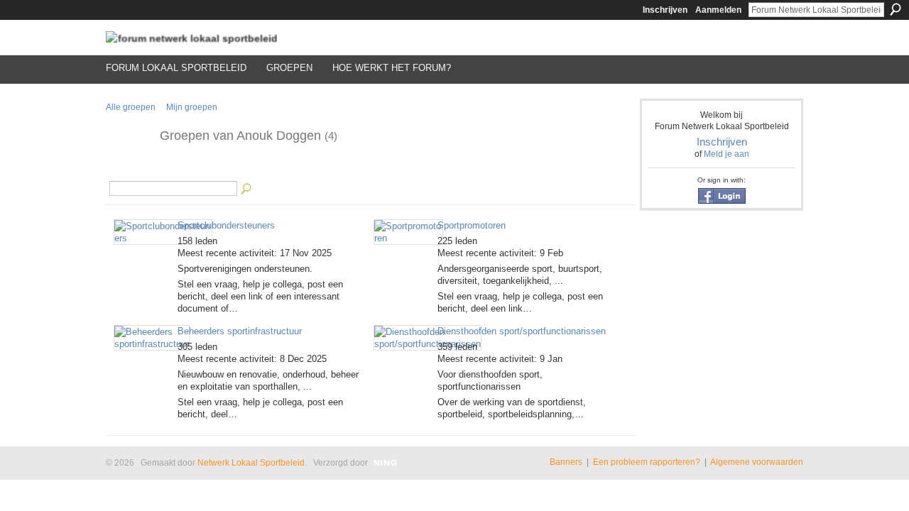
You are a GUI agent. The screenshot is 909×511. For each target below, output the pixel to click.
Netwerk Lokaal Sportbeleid (251, 463)
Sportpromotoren (471, 225)
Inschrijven (665, 10)
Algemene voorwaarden (756, 462)
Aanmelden (718, 10)
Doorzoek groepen (247, 189)
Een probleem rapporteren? (646, 462)
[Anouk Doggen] (128, 168)
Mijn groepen (191, 107)
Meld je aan (726, 154)
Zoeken (895, 9)
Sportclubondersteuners (226, 225)
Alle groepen (131, 107)
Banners (566, 462)
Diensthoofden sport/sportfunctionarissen (521, 331)
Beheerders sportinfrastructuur (240, 331)
